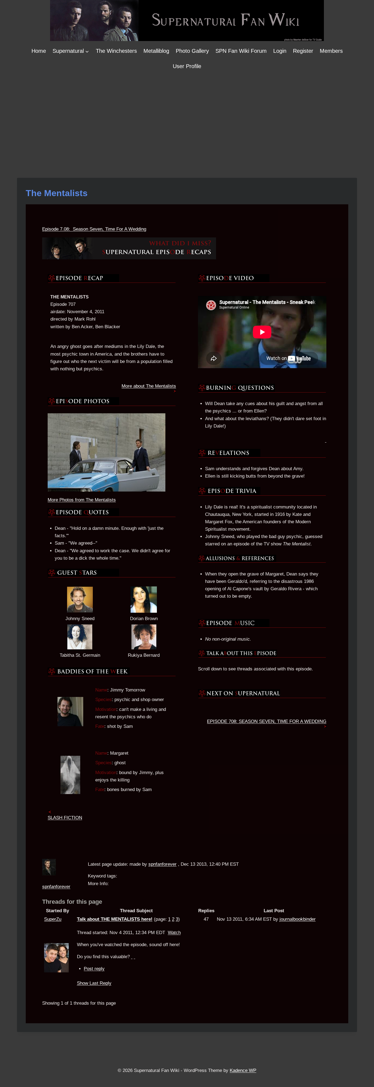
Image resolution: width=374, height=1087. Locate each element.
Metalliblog (156, 51)
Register (303, 51)
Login (279, 51)
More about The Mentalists (149, 386)
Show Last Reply (94, 983)
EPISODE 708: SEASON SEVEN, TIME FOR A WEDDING (266, 721)
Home (38, 51)
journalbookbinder (298, 919)
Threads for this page (72, 901)
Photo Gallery (192, 51)
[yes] (132, 956)
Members (331, 51)
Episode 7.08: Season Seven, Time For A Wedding (94, 229)
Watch (174, 932)
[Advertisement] (187, 115)
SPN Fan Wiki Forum (241, 51)
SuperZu (52, 919)
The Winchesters (116, 51)
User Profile (187, 66)
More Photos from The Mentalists (82, 499)
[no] (134, 956)
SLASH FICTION (65, 817)
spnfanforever (56, 886)
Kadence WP (243, 1070)
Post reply (94, 968)
